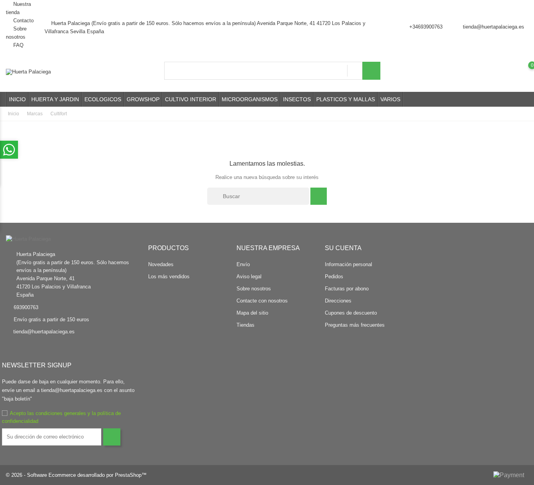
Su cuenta (343, 248)
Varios (390, 99)
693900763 (26, 307)
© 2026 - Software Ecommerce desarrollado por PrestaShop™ (76, 475)
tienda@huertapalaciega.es (493, 27)
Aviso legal (249, 276)
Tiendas (245, 325)
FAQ (17, 45)
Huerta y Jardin (55, 99)
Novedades (161, 264)
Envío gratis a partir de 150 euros (51, 319)
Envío (243, 264)
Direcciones (338, 301)
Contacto (23, 20)
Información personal (348, 264)
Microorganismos (250, 99)
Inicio (17, 99)
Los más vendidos (169, 276)
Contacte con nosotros (262, 301)
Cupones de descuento (351, 313)
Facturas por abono (347, 289)
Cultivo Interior (190, 99)
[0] (524, 71)
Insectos (297, 99)
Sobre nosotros (254, 289)
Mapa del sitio (252, 313)
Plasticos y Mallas (345, 99)
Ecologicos (102, 99)
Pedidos (334, 276)
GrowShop (143, 99)
